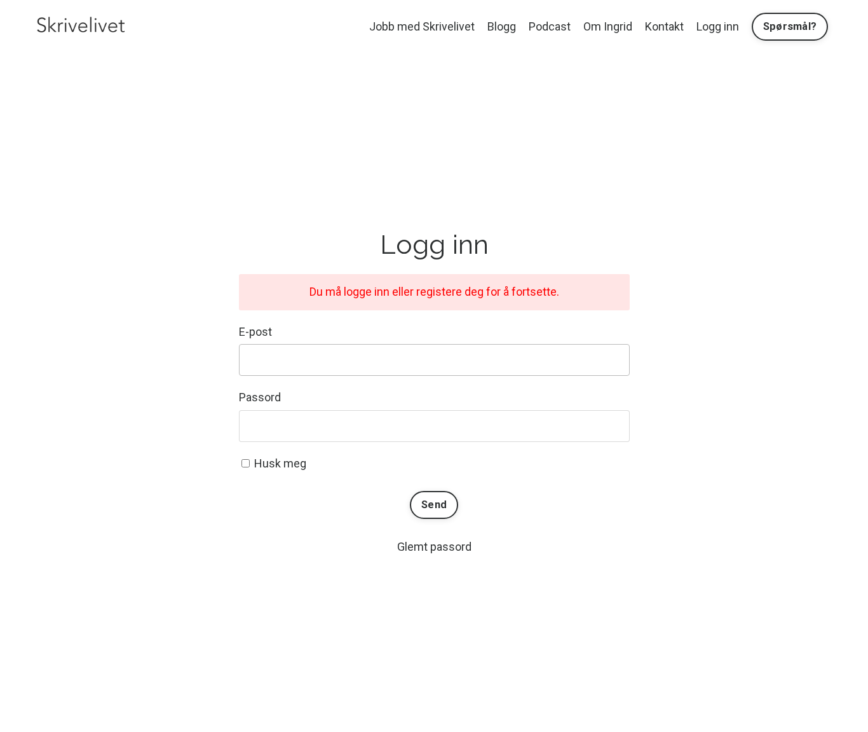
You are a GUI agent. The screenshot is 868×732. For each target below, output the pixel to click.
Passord (260, 397)
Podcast (550, 26)
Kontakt (664, 26)
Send (434, 505)
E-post (255, 331)
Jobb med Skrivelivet (422, 26)
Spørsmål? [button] (790, 26)
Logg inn (717, 26)
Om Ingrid (607, 26)
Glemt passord (434, 546)
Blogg (501, 26)
